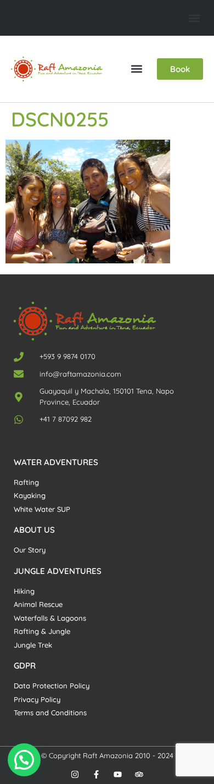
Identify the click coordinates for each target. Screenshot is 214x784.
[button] (194, 18)
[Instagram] (75, 774)
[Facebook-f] (96, 774)
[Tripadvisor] (139, 774)
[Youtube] (118, 774)
